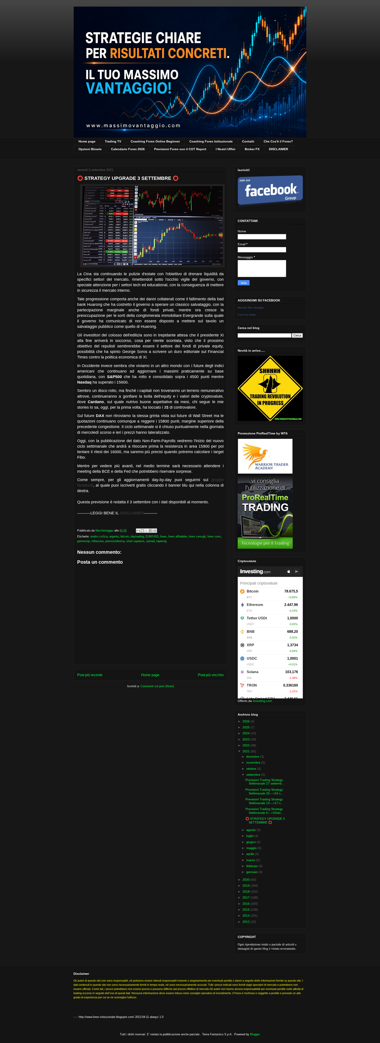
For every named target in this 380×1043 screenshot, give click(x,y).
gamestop (83, 541)
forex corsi (214, 536)
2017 (246, 897)
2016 (246, 903)
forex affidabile (177, 536)
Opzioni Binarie (90, 149)
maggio (252, 848)
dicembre (253, 756)
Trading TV (113, 141)
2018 (246, 891)
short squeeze (135, 541)
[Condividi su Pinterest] (155, 530)
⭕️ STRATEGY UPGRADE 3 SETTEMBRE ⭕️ (265, 820)
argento (114, 536)
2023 (246, 739)
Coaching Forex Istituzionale (211, 141)
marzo (251, 860)
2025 (246, 727)
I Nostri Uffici (225, 149)
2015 (246, 909)
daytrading (137, 536)
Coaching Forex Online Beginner (155, 141)
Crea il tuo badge (247, 314)
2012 (246, 921)
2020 (246, 879)
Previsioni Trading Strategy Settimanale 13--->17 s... (264, 801)
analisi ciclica (99, 536)
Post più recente (89, 675)
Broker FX (252, 149)
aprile (250, 854)
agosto (251, 830)
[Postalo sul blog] (142, 530)
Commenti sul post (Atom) (157, 686)
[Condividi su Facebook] (150, 530)
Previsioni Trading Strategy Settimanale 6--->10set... (264, 810)
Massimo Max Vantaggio (251, 307)
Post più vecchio (211, 675)
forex (163, 536)
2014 (246, 915)
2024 (246, 733)
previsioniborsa (114, 541)
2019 (246, 885)
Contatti (248, 141)
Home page (87, 141)
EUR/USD (152, 536)
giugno (251, 842)
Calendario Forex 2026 (128, 149)
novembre (253, 762)
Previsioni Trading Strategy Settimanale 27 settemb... (264, 781)
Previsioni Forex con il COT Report (180, 149)
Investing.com (262, 701)
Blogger (254, 1034)
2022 (246, 745)
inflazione (97, 541)
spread (150, 541)
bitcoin (125, 536)
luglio (250, 836)
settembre (253, 774)
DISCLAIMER (278, 149)
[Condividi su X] (146, 530)
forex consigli (197, 536)
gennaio (252, 872)
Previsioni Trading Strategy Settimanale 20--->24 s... (264, 791)
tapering (161, 541)
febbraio (252, 866)
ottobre (251, 768)
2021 (246, 751)
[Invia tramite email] (138, 530)
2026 (246, 721)
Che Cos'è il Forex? (278, 141)
